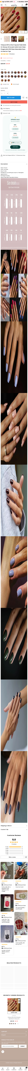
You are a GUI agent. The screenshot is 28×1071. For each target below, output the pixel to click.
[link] (7, 986)
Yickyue (14, 1015)
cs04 (15, 1023)
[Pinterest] (2, 1051)
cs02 (11, 1023)
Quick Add (14, 1012)
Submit (22, 1046)
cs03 (13, 1023)
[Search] (6, 5)
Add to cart (11, 97)
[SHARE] (26, 97)
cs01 (10, 1023)
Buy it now (14, 102)
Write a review (12, 857)
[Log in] (22, 5)
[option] (14, 20)
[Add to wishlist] (23, 97)
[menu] (1, 5)
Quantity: (3, 90)
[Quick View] (19, 1002)
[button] (23, 32)
